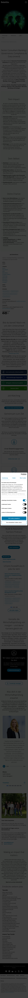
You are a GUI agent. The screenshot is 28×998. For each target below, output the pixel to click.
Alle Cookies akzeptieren (14, 518)
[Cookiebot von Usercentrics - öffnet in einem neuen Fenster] (21, 474)
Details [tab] (14, 478)
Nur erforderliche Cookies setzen (14, 522)
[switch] (25, 504)
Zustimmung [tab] (5, 478)
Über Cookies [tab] (23, 478)
